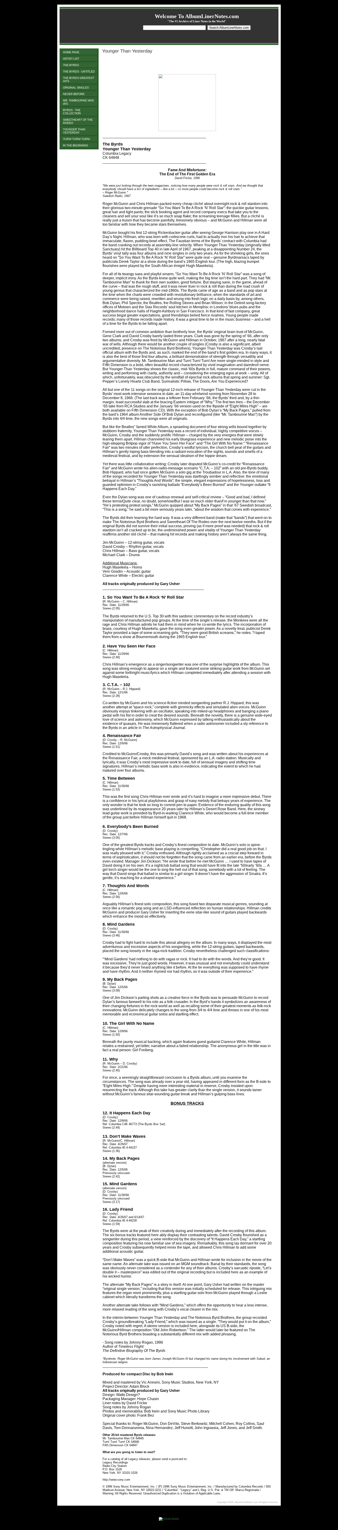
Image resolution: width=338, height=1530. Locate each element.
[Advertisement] (156, 64)
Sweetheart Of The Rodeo (78, 121)
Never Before (74, 94)
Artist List (71, 58)
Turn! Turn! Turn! (76, 139)
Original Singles (76, 87)
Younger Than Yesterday (74, 131)
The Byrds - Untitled (79, 71)
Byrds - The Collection (72, 112)
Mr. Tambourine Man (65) (78, 102)
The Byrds (71, 65)
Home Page (71, 52)
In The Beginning (75, 145)
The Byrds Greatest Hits (78, 79)
